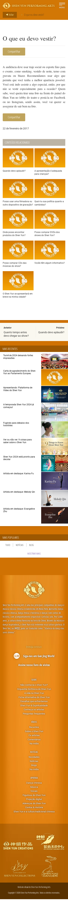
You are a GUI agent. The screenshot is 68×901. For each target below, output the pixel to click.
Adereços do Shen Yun (34, 803)
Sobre (34, 680)
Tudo (7, 545)
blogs (34, 765)
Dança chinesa (34, 782)
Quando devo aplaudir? (51, 332)
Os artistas (34, 735)
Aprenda (34, 778)
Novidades (34, 757)
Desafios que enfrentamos (34, 701)
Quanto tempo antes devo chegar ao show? (16, 333)
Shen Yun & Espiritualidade (34, 705)
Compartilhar (14, 51)
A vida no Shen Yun (34, 693)
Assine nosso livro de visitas (34, 665)
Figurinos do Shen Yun (34, 795)
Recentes (34, 727)
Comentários (34, 739)
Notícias (20, 545)
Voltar (11, 14)
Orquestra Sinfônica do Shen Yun (34, 689)
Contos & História (34, 807)
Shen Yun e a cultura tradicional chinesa (34, 811)
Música (34, 787)
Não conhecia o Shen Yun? (34, 684)
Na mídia (34, 743)
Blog (31, 545)
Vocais (34, 791)
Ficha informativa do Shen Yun (34, 697)
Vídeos (34, 722)
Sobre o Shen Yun (34, 731)
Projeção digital (34, 799)
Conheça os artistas (34, 709)
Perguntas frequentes (34, 713)
